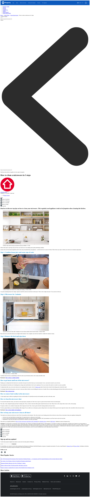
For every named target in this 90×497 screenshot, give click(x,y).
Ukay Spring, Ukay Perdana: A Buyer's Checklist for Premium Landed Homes (15, 461)
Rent (17, 2)
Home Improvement (7, 13)
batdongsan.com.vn (37, 488)
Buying (4, 7)
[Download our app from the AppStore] (15, 476)
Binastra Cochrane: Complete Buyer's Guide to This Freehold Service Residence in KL (17, 467)
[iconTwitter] (1, 452)
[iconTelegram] (3, 452)
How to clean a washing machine (12, 377)
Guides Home (6, 15)
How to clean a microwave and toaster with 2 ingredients (27, 421)
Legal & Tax (5, 9)
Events (38, 2)
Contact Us (30, 481)
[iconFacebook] (0, 452)
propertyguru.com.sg (26, 488)
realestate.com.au (3, 192)
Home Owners (7, 195)
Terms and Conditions (56, 481)
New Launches (23, 2)
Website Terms (45, 481)
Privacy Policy (77, 446)
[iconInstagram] (2, 452)
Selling (4, 11)
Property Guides (6, 6)
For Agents (44, 2)
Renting (4, 8)
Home (1, 15)
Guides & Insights (31, 2)
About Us (12, 481)
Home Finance (6, 12)
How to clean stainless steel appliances (13, 409)
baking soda (38, 387)
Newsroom (18, 481)
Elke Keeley (53, 421)
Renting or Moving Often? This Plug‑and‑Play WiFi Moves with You (13, 465)
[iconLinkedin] (5, 452)
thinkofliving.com (56, 488)
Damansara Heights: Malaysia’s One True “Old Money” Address (13, 463)
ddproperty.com (47, 488)
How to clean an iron (10, 391)
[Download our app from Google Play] (26, 476)
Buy (13, 2)
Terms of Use (69, 446)
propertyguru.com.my (15, 488)
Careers (24, 481)
